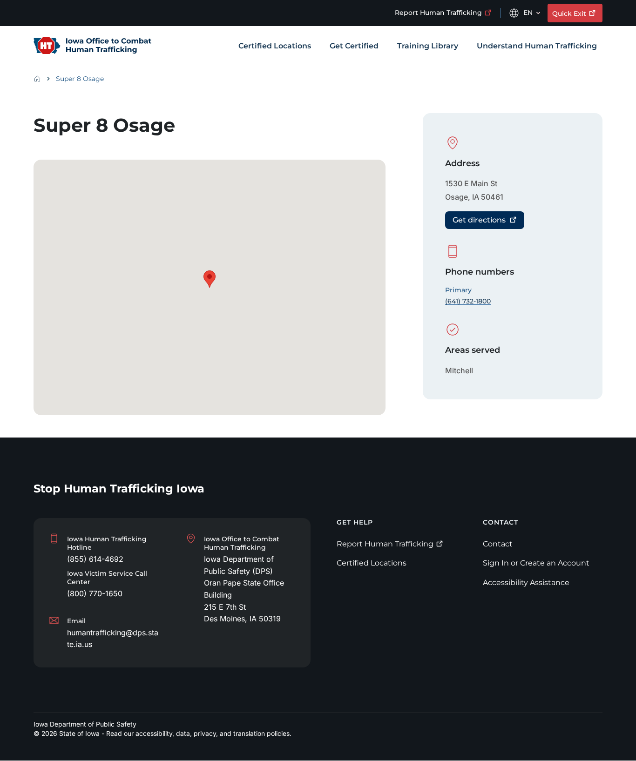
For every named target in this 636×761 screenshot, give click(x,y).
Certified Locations (371, 563)
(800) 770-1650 (94, 593)
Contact (498, 543)
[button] (209, 279)
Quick (569, 13)
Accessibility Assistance (526, 582)
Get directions (479, 220)
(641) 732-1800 (468, 301)
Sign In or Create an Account (536, 563)
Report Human (438, 12)
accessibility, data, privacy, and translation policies (212, 733)
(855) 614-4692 (95, 559)
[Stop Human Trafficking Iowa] (93, 46)
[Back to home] (40, 78)
